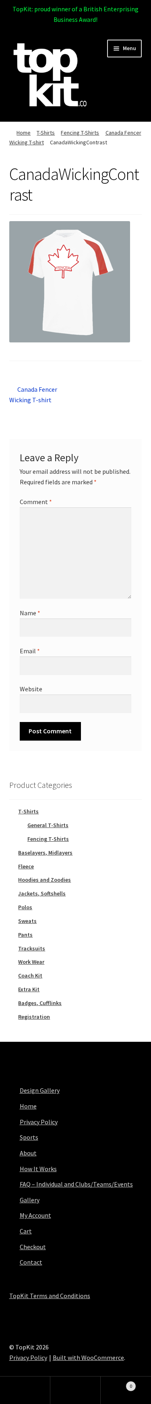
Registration (34, 1016)
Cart (26, 1231)
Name (30, 613)
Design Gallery (40, 1090)
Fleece (26, 866)
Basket (116, 1383)
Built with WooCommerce (88, 1357)
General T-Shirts (47, 825)
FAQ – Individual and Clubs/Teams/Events (76, 1184)
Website (31, 689)
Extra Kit (28, 989)
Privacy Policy (39, 1122)
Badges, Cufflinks (40, 1003)
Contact (31, 1262)
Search (75, 1390)
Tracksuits (31, 948)
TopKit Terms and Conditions (49, 1296)
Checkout (33, 1247)
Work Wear (31, 961)
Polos (25, 907)
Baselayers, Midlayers (45, 852)
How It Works (38, 1169)
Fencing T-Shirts (80, 132)
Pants (25, 934)
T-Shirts (46, 132)
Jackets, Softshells (42, 893)
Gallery (29, 1200)
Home (24, 132)
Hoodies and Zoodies (44, 879)
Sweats (27, 921)
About (28, 1153)
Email (30, 651)
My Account (35, 1215)
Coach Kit (30, 975)
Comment (36, 502)
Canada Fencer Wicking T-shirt (33, 394)
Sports (29, 1137)
